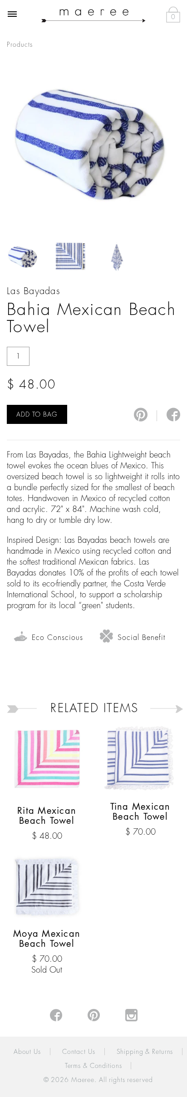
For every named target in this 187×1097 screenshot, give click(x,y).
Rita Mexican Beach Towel (46, 816)
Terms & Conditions (93, 1066)
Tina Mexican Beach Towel (140, 812)
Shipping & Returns (145, 1051)
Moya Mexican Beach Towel (46, 939)
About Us (27, 1051)
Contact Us (78, 1051)
